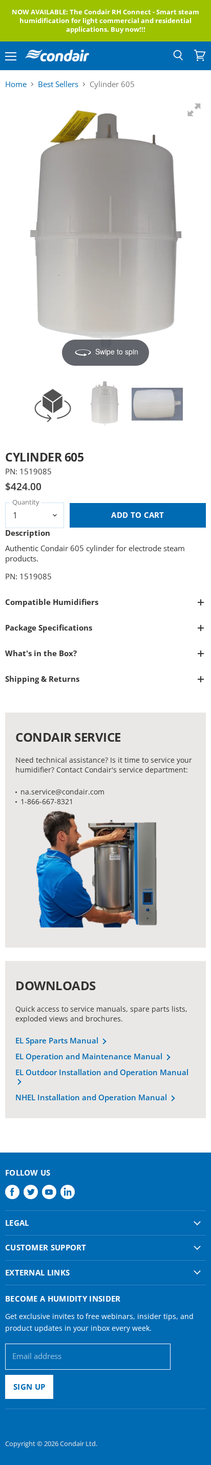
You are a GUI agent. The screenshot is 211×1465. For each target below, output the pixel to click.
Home (16, 84)
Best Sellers (58, 84)
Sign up (29, 1387)
